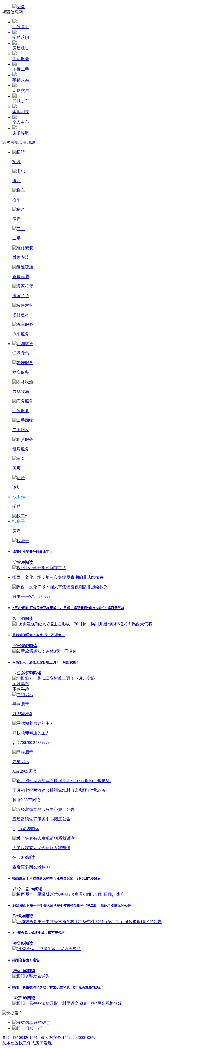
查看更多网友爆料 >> (31, 867)
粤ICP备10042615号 (20, 1037)
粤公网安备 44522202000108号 (67, 1037)
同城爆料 (20, 683)
